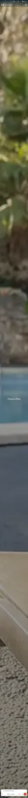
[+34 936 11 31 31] (18, 1)
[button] (25, 794)
